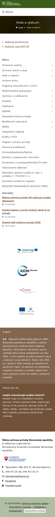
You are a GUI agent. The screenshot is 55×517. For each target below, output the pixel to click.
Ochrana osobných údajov (34, 503)
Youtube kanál (13, 485)
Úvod (20, 27)
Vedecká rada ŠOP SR (17, 46)
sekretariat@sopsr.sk (17, 476)
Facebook (10, 481)
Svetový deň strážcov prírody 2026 (21, 222)
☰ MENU (7, 12)
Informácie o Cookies (20, 507)
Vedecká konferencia (16, 42)
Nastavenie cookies (35, 511)
